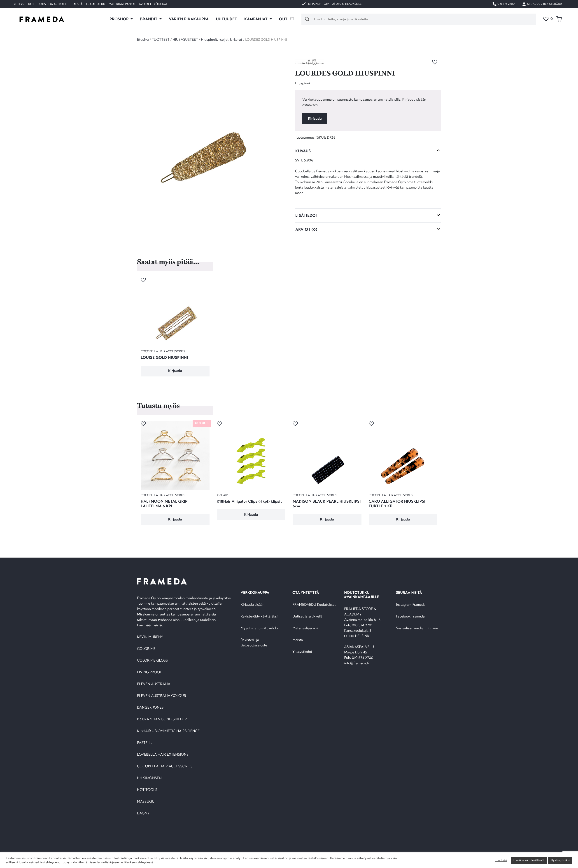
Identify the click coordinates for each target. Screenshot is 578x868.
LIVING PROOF (149, 672)
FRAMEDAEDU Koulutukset (314, 605)
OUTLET (286, 19)
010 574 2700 (506, 4)
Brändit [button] (149, 19)
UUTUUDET (226, 19)
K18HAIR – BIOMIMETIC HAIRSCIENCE (168, 731)
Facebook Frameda (410, 616)
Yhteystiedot (24, 4)
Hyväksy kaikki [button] (560, 860)
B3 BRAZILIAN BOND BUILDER (162, 719)
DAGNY (143, 813)
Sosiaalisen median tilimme (417, 628)
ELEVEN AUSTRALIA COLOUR (161, 696)
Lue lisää (501, 860)
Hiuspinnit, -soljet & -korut (221, 40)
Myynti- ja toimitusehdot (260, 628)
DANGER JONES (150, 707)
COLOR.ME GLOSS (152, 660)
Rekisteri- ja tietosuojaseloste (254, 643)
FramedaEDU (95, 4)
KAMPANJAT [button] (256, 19)
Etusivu (143, 40)
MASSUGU (145, 801)
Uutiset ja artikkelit (53, 4)
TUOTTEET (160, 40)
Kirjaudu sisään (253, 605)
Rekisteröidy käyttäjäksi (259, 616)
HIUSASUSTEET (185, 40)
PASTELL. (144, 743)
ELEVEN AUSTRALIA (153, 684)
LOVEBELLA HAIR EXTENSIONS (163, 754)
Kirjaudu (315, 118)
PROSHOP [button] (119, 19)
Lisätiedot (306, 215)
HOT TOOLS (147, 790)
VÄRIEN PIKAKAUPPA (189, 19)
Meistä (77, 4)
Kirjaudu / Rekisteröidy (544, 4)
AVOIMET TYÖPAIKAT (153, 4)
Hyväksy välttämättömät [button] (528, 860)
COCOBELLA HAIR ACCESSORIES (165, 766)
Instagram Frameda (411, 605)
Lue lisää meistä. (150, 625)
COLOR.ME (146, 649)
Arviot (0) (306, 229)
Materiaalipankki (122, 4)
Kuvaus (303, 151)
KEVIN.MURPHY (150, 637)
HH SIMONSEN (149, 778)
